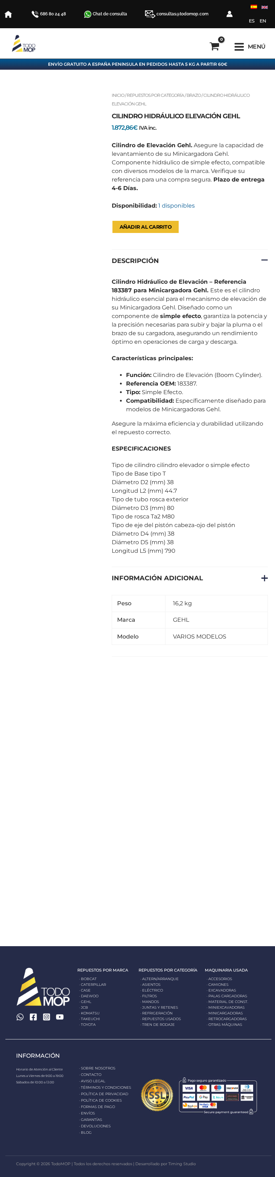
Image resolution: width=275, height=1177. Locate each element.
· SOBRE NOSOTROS (97, 1068)
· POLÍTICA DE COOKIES (100, 1100)
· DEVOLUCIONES (95, 1126)
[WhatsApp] (20, 1017)
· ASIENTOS (150, 984)
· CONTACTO (90, 1074)
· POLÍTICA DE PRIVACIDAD (103, 1094)
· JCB (83, 1007)
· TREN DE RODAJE (157, 1024)
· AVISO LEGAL (92, 1081)
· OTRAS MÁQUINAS (224, 1024)
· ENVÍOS (87, 1113)
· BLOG (85, 1132)
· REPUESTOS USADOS (160, 1019)
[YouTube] (60, 1017)
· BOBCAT (88, 979)
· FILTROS (148, 996)
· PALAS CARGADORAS (227, 996)
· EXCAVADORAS (221, 990)
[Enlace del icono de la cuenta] (229, 14)
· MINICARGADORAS (225, 1013)
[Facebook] (33, 1017)
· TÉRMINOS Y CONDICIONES (105, 1087)
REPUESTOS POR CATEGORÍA (155, 95)
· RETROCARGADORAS (227, 1019)
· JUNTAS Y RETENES (159, 1007)
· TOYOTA (87, 1024)
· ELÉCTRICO (151, 990)
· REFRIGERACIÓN (156, 1013)
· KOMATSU (89, 1013)
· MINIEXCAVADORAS (226, 1007)
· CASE (85, 990)
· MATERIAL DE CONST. (227, 1001)
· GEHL (85, 1001)
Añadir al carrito (146, 227)
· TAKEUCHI (89, 1019)
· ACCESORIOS (219, 979)
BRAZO (194, 95)
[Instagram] (46, 1017)
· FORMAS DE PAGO (97, 1106)
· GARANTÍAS (90, 1119)
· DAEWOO (88, 996)
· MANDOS (149, 1001)
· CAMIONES (217, 984)
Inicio (118, 95)
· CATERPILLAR (92, 984)
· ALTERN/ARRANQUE (159, 979)
